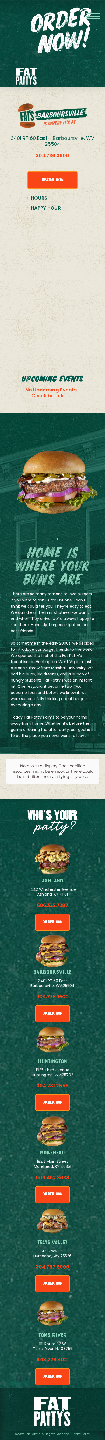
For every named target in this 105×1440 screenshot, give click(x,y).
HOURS (39, 198)
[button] (93, 16)
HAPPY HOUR (46, 208)
